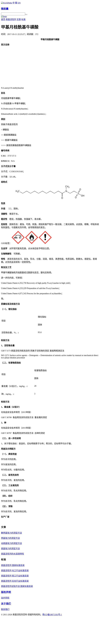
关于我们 (6, 603)
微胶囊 (4, 8)
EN (19, 3)
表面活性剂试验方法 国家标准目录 (17, 586)
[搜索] (26, 14)
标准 (23, 19)
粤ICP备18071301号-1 (52, 614)
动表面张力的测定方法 (11, 543)
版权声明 (6, 592)
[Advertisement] (50, 66)
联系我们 (5, 609)
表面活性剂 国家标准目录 (12, 565)
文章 (19, 19)
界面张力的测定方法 (10, 538)
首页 (3, 19)
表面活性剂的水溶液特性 (12, 554)
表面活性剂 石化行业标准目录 (15, 581)
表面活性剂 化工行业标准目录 (15, 570)
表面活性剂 (11, 19)
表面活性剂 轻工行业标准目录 (15, 576)
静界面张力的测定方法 (11, 533)
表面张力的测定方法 (10, 548)
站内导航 (5, 598)
